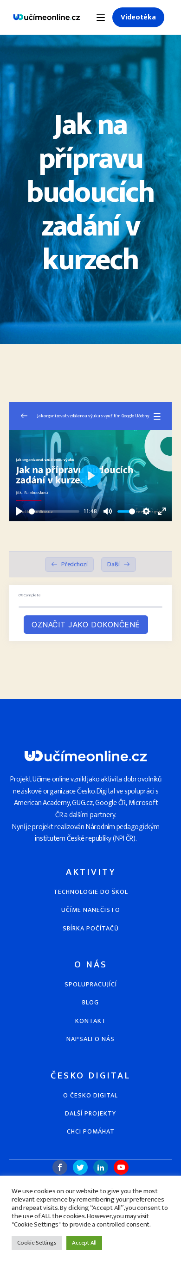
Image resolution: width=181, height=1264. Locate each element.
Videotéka (138, 17)
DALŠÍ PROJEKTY (90, 1113)
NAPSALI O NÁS (90, 1038)
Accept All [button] (84, 1243)
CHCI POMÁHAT (91, 1131)
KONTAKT (90, 1020)
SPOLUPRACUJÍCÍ (91, 984)
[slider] (54, 511)
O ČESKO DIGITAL (90, 1095)
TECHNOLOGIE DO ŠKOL (90, 891)
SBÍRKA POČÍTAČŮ (91, 928)
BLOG (90, 1002)
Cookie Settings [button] (36, 1243)
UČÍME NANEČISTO (90, 909)
